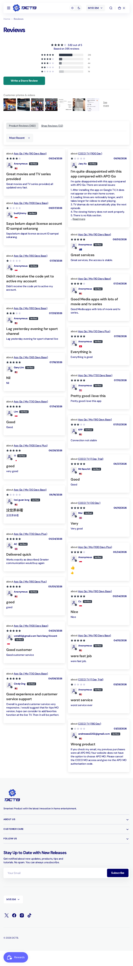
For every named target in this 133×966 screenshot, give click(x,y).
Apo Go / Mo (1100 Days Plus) (30, 445)
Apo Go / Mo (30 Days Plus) (94, 331)
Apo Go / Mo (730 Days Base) (95, 375)
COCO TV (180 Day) (89, 723)
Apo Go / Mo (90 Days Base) (30, 153)
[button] (8, 8)
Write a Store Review (24, 80)
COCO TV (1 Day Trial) (90, 459)
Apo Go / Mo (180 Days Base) (30, 256)
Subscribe (117, 873)
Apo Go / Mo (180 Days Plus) (30, 581)
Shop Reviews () (52, 126)
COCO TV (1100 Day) (90, 153)
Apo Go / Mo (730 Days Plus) (30, 534)
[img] (66, 45)
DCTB (15, 937)
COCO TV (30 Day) (89, 503)
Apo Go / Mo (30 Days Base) (30, 489)
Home (6, 18)
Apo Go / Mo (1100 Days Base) (31, 203)
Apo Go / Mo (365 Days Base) (31, 357)
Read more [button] (79, 219)
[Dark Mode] (75, 8)
